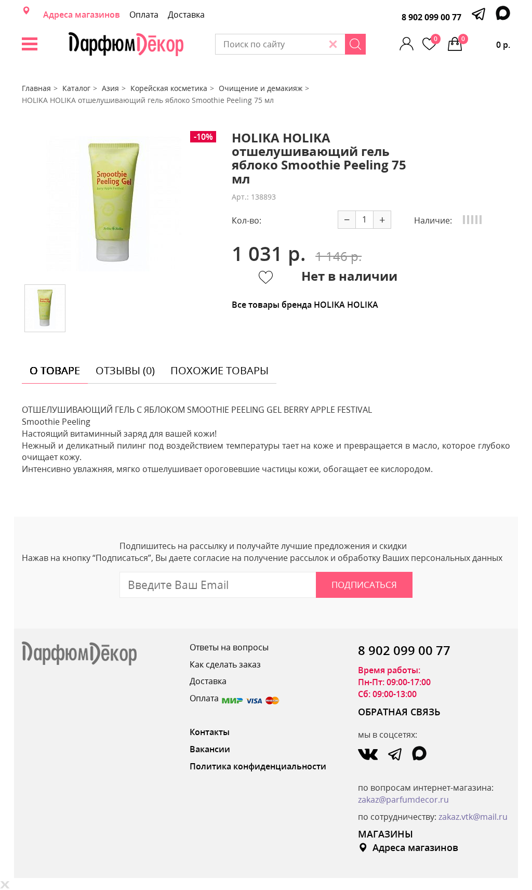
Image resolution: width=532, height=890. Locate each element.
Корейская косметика (168, 88)
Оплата (143, 14)
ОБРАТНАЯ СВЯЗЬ (399, 711)
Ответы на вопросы (229, 647)
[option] (113, 203)
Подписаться (364, 585)
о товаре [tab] (55, 370)
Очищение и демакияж (260, 88)
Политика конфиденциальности (258, 766)
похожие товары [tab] (219, 370)
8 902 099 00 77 (431, 17)
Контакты (210, 732)
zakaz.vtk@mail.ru (473, 816)
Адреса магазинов (81, 14)
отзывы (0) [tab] (125, 370)
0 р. (485, 42)
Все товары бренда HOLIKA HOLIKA (305, 304)
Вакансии (210, 749)
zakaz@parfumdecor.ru (403, 799)
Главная (36, 88)
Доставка (186, 14)
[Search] (355, 44)
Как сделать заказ (225, 664)
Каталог (76, 88)
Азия (110, 88)
